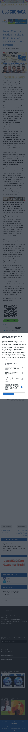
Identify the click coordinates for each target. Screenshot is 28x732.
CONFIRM (8, 393)
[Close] (24, 336)
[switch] (22, 367)
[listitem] (14, 364)
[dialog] (14, 366)
